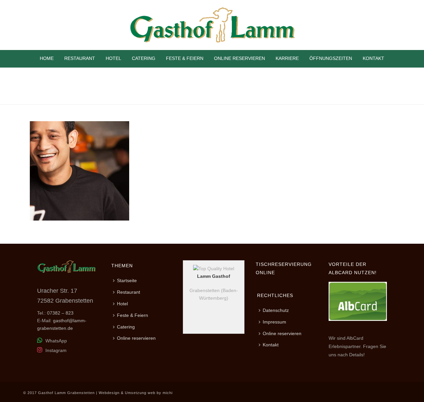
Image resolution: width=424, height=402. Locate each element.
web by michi (160, 393)
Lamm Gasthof (213, 276)
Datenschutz (276, 310)
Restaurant (79, 58)
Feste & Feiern (184, 58)
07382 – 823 (60, 313)
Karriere (287, 58)
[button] (14, 387)
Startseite (127, 280)
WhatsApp (55, 340)
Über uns (355, 98)
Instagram (55, 350)
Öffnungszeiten (330, 58)
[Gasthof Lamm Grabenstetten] (212, 25)
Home (47, 58)
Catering (143, 58)
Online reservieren (239, 58)
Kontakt (373, 58)
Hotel (113, 58)
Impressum (274, 322)
